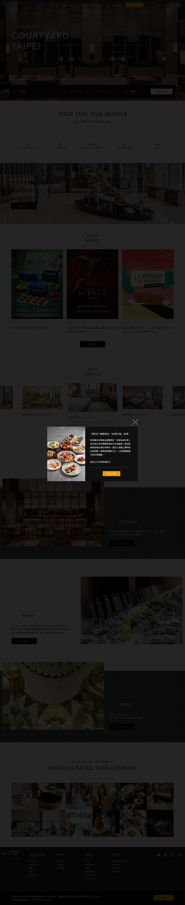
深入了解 (111, 473)
